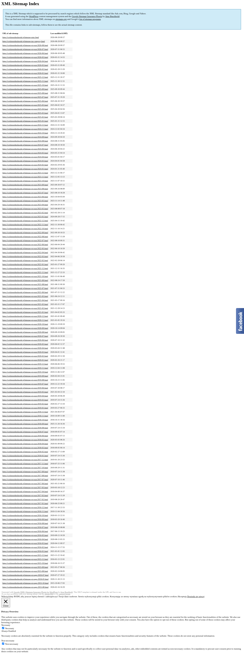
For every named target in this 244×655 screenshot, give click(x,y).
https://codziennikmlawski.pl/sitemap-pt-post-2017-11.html (25, 464)
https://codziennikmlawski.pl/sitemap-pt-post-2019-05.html (25, 392)
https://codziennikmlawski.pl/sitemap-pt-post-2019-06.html (25, 388)
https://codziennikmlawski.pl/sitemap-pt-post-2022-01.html (25, 264)
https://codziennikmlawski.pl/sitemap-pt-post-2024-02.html (25, 165)
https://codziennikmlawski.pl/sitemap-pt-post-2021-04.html (25, 300)
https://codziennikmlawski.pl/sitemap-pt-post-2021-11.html (25, 272)
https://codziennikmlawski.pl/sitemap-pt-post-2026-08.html (25, 45)
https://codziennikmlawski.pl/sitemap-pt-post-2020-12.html (25, 316)
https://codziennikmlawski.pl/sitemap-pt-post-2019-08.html (25, 380)
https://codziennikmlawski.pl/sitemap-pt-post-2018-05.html (25, 440)
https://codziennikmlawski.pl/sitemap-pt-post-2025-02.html (25, 117)
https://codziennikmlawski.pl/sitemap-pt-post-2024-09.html (25, 137)
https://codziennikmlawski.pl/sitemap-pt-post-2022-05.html (25, 248)
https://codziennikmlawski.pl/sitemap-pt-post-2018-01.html (25, 456)
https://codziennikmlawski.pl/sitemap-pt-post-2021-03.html (25, 304)
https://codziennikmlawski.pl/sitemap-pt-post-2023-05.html (25, 201)
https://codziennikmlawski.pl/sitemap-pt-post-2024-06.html (25, 149)
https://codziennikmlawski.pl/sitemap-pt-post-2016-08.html (25, 523)
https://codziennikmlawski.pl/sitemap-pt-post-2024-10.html (25, 133)
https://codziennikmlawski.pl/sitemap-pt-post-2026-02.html (25, 69)
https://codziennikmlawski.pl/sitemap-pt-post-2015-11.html (25, 559)
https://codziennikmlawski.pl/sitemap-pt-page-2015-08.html (25, 587)
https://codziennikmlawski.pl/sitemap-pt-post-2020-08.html (25, 332)
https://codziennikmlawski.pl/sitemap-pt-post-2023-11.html (25, 177)
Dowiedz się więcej (195, 596)
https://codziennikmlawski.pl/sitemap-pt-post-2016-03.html (25, 543)
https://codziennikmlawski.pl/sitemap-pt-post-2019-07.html (25, 384)
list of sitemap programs (90, 19)
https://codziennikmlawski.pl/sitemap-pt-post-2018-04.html (25, 444)
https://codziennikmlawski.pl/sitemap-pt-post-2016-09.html (25, 519)
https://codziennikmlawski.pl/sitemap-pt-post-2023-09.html (25, 185)
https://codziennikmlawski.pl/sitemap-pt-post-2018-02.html (25, 452)
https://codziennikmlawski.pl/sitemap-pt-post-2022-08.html (25, 237)
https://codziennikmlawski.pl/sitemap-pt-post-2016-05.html (25, 535)
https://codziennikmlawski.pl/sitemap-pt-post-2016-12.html (25, 507)
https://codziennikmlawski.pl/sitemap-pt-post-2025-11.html (25, 81)
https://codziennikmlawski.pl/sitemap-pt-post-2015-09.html (25, 567)
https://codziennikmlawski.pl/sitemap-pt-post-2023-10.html (25, 181)
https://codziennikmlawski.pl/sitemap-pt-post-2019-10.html (25, 372)
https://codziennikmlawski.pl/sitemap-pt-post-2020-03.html (25, 352)
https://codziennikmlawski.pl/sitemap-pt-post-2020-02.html (25, 356)
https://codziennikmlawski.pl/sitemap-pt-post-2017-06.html (25, 484)
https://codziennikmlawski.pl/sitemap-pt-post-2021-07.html (25, 288)
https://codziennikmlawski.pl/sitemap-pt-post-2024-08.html (25, 141)
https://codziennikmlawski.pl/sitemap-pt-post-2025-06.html (25, 101)
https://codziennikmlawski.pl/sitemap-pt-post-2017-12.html (25, 460)
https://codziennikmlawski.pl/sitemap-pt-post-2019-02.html (25, 404)
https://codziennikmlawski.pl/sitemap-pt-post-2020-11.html (25, 320)
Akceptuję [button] (182, 596)
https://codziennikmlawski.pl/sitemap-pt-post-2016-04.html (25, 539)
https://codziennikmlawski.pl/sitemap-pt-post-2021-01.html (25, 312)
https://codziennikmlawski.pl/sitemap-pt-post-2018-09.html (25, 424)
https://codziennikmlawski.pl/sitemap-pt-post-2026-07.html (25, 49)
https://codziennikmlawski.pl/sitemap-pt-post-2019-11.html (25, 368)
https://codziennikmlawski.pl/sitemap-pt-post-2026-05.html (25, 57)
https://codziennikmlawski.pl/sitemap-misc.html (20, 37)
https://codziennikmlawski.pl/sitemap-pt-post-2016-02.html (25, 547)
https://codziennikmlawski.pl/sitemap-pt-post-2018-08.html (25, 428)
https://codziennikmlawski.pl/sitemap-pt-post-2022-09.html (25, 233)
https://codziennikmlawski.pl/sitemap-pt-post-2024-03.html (25, 161)
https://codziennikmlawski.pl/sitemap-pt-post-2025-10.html (25, 85)
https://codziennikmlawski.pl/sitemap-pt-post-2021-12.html (25, 268)
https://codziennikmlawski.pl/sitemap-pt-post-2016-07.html (25, 527)
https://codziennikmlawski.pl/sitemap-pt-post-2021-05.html (25, 296)
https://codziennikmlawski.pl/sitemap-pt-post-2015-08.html (25, 571)
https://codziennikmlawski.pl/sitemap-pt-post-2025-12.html (25, 77)
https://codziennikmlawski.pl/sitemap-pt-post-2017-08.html (25, 476)
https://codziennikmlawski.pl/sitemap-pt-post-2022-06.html (25, 245)
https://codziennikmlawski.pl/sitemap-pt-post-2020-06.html (25, 340)
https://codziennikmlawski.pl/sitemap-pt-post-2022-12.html (25, 221)
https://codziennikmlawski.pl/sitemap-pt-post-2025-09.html (25, 89)
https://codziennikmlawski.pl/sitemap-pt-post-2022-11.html (25, 225)
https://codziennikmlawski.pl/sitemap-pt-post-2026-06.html (25, 53)
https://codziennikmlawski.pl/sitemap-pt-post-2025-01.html (25, 121)
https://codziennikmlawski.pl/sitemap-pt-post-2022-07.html (25, 241)
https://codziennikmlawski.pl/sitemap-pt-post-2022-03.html (25, 256)
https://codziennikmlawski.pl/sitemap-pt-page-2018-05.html (25, 579)
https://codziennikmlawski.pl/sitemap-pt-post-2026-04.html (25, 61)
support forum (64, 594)
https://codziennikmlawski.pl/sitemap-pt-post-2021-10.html (25, 276)
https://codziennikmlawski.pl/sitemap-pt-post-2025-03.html (25, 113)
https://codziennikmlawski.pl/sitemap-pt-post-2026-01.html (25, 73)
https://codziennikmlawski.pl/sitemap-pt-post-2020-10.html (25, 324)
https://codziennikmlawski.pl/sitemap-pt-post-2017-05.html (25, 488)
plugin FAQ (49, 594)
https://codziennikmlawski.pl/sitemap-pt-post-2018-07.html (25, 432)
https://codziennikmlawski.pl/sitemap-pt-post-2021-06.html (25, 292)
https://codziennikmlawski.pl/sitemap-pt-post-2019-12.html (25, 364)
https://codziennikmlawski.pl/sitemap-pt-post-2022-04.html (25, 252)
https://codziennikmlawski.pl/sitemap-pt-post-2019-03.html (25, 400)
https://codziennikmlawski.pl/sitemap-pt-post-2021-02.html (25, 308)
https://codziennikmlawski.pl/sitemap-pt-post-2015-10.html (25, 563)
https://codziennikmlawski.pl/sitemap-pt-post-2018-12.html (25, 412)
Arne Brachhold (112, 16)
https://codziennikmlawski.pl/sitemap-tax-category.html (23, 41)
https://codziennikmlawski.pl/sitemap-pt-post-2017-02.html (25, 499)
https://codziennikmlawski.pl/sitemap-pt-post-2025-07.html (25, 97)
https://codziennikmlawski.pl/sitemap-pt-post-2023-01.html (25, 217)
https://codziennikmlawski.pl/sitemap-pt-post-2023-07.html (25, 193)
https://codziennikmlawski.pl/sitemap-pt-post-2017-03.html (25, 495)
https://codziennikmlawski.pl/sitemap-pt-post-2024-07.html (25, 145)
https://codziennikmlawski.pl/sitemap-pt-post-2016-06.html (25, 531)
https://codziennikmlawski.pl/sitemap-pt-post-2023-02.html (25, 213)
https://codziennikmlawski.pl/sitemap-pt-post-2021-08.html (25, 284)
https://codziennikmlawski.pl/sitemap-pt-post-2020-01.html (25, 360)
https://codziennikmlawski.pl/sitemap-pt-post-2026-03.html (25, 65)
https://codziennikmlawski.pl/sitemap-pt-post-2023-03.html (25, 209)
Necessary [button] (5, 625)
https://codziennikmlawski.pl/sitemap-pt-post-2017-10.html (25, 468)
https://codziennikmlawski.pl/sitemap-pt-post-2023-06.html (25, 197)
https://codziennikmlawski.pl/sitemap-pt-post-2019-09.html (25, 376)
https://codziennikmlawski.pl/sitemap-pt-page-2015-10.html (25, 583)
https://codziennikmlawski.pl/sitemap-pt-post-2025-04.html (25, 109)
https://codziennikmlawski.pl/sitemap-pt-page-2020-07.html (25, 575)
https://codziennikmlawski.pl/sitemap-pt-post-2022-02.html (25, 260)
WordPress (33, 16)
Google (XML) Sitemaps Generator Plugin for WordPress (36, 592)
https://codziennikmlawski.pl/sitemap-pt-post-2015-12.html (25, 555)
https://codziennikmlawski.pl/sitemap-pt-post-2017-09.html (25, 472)
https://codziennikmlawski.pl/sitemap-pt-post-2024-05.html (25, 153)
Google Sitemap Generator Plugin (87, 16)
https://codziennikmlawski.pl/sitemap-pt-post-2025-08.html (25, 93)
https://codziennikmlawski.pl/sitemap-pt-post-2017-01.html (25, 503)
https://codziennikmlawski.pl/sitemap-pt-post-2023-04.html (25, 205)
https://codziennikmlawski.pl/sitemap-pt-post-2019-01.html (25, 408)
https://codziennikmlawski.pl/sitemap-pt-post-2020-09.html (25, 328)
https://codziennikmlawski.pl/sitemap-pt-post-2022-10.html (25, 229)
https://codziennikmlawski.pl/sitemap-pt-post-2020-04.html (25, 348)
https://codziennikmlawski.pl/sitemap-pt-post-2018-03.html (25, 448)
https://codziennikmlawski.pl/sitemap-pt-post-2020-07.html (25, 336)
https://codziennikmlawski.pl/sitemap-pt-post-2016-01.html (25, 551)
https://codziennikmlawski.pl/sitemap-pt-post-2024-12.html (25, 125)
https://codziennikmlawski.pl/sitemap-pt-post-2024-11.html (25, 129)
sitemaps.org (61, 19)
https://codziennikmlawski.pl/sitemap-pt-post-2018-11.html (25, 416)
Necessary (9, 628)
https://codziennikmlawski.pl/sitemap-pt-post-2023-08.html (25, 189)
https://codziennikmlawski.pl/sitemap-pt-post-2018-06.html (25, 436)
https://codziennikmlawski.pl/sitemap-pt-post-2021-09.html (25, 280)
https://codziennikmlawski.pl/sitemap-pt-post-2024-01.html (25, 169)
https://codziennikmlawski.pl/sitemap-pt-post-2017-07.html (25, 480)
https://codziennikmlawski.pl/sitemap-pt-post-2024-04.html (25, 157)
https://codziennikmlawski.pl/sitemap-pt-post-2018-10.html (25, 420)
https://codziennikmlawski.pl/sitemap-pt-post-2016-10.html (25, 515)
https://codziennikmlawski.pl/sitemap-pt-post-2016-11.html (25, 511)
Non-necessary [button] (7, 640)
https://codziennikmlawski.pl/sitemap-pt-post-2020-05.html (25, 344)
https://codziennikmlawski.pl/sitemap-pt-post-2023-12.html (25, 173)
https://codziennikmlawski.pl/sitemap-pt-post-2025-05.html (25, 105)
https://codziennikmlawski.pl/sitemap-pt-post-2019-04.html (25, 396)
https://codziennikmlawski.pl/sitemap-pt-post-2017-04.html (25, 491)
